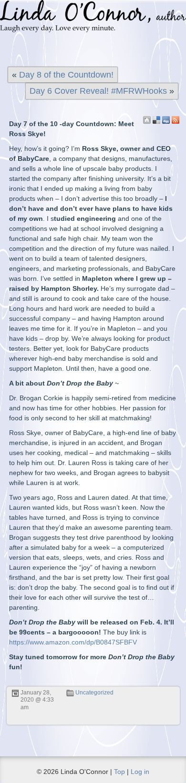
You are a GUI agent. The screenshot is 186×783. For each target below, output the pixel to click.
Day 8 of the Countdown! (66, 74)
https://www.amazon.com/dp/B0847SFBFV (73, 642)
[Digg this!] (166, 120)
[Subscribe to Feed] (175, 120)
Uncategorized (94, 692)
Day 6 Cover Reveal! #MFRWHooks (98, 91)
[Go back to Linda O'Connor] (147, 120)
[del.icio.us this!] (156, 120)
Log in (140, 771)
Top (119, 771)
